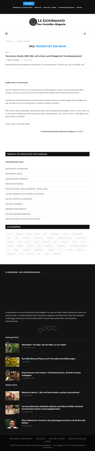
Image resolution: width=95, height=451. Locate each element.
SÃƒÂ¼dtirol (39, 250)
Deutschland (77, 234)
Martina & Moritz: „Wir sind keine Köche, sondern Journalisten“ (51, 392)
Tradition (80, 250)
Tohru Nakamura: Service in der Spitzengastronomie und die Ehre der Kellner (54, 421)
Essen (9, 238)
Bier (45, 234)
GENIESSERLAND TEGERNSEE (16, 179)
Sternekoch (27, 250)
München (10, 246)
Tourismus (69, 250)
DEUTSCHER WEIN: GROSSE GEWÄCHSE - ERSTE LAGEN (26, 189)
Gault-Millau (38, 238)
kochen (74, 242)
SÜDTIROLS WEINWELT (14, 204)
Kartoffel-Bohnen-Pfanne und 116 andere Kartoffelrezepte (48, 358)
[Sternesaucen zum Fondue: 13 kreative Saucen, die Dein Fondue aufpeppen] (12, 376)
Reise (39, 246)
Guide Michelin (81, 238)
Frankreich (26, 238)
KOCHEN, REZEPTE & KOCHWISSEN (18, 199)
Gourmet (50, 238)
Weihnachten (11, 254)
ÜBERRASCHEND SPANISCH (15, 209)
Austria (9, 234)
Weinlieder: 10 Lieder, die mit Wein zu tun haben (44, 344)
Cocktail (66, 234)
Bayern (29, 234)
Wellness (30, 254)
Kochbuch (64, 242)
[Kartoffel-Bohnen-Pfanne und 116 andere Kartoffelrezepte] (12, 362)
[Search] (88, 33)
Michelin (20, 246)
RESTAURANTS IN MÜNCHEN (16, 169)
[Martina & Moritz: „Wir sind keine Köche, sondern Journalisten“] (12, 395)
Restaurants (61, 246)
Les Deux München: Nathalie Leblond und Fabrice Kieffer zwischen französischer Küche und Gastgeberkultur (52, 407)
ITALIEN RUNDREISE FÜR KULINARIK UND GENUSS (24, 194)
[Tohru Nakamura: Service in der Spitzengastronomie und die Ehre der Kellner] (12, 423)
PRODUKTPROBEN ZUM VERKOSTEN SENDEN (22, 219)
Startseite (8, 41)
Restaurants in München (78, 246)
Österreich (57, 254)
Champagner (55, 234)
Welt (39, 254)
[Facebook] (38, 11)
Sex (8, 250)
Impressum (37, 7)
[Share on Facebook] (46, 69)
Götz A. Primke (13, 60)
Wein (21, 254)
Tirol (59, 250)
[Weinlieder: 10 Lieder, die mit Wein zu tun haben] (12, 348)
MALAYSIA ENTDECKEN (14, 184)
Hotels (27, 242)
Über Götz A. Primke (49, 7)
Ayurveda (19, 234)
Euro (16, 238)
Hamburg (10, 242)
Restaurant (49, 246)
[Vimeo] (54, 11)
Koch (55, 242)
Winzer (47, 254)
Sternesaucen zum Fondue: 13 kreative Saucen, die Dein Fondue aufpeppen (51, 373)
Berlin (37, 234)
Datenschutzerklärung (66, 7)
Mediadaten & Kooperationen (22, 7)
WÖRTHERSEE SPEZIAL (14, 174)
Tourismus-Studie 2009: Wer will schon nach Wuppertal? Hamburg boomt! (43, 56)
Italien (36, 242)
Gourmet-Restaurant (64, 238)
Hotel (19, 242)
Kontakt (79, 7)
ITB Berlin (46, 242)
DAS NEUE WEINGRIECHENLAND (17, 214)
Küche (83, 242)
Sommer (16, 250)
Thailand (51, 250)
